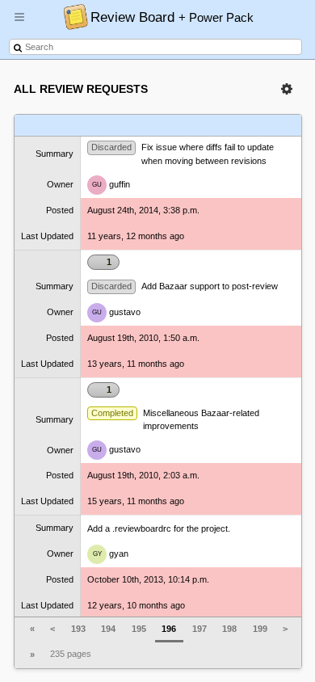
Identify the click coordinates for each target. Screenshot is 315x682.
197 (199, 629)
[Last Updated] (252, 126)
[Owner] (182, 126)
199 (260, 629)
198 (229, 629)
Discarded (111, 147)
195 (139, 629)
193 (78, 629)
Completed (112, 413)
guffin (111, 184)
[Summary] (135, 126)
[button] (19, 23)
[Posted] (218, 126)
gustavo (116, 312)
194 (108, 629)
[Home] (71, 16)
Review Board (172, 17)
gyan (111, 553)
